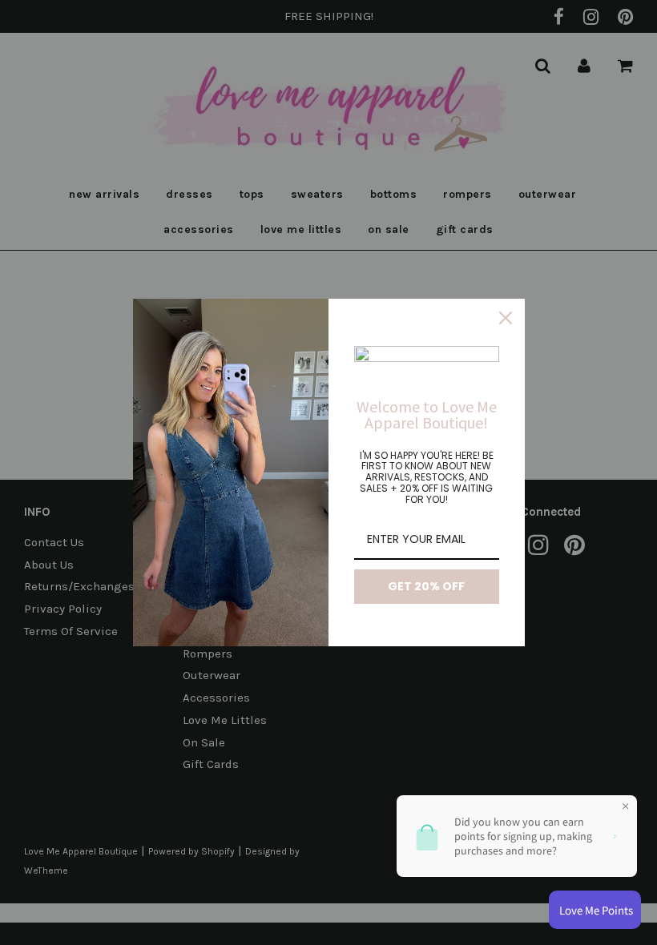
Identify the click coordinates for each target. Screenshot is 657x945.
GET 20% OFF (426, 586)
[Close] (505, 318)
